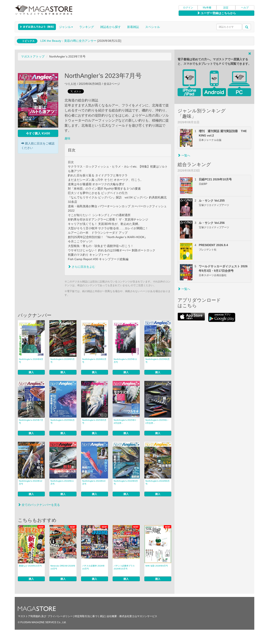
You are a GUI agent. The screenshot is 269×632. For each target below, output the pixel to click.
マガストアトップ (33, 56)
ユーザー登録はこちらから (218, 13)
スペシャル (152, 27)
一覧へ (185, 155)
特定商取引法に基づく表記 (90, 616)
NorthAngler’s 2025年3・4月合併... (126, 421)
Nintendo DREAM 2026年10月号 (62, 567)
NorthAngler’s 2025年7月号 (31, 421)
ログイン (188, 7)
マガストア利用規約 (29, 616)
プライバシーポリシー (60, 616)
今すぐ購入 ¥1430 (38, 133)
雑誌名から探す (110, 27)
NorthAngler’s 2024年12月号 (30, 482)
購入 (31, 372)
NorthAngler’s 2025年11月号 (125, 360)
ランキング (86, 27)
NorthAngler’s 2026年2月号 (94, 360)
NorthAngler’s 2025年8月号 (157, 360)
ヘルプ (245, 7)
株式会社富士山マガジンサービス (138, 616)
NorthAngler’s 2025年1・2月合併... (157, 421)
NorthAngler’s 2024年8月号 (157, 482)
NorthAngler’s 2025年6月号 (62, 421)
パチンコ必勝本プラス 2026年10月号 (124, 567)
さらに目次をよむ (83, 266)
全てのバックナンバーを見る (40, 504)
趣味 (67, 138)
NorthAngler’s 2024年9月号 (126, 482)
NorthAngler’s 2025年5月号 (94, 421)
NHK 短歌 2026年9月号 (156, 566)
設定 (225, 7)
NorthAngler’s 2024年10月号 (93, 482)
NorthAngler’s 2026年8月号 (31, 360)
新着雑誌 (133, 27)
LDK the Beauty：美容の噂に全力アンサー (68, 40)
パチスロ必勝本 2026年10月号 (93, 567)
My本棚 (207, 7)
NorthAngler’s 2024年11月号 (62, 482)
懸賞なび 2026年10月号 (30, 566)
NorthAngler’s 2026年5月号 (62, 360)
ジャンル (65, 27)
